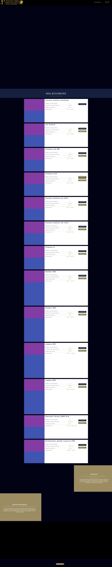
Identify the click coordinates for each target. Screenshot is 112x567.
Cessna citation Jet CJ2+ (57, 223)
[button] (108, 2)
